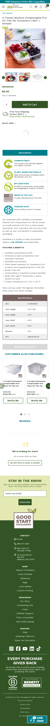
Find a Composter (25, 617)
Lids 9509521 (17, 242)
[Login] (40, 7)
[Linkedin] (31, 649)
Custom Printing (25, 590)
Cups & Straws (25, 574)
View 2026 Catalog (25, 622)
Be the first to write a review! (25, 463)
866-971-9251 (23, 544)
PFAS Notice (25, 712)
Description (25, 152)
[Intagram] (11, 649)
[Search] (31, 6)
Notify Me (13, 400)
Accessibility (25, 708)
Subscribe (25, 502)
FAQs (25, 632)
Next (45, 77)
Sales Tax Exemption (25, 640)
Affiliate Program (25, 613)
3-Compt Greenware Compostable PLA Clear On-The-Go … (36, 383)
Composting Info (25, 605)
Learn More (40, 2)
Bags (25, 582)
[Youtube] (25, 649)
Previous (3, 77)
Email (19, 539)
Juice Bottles (25, 586)
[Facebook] (18, 649)
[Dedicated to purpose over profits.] (31, 683)
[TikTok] (38, 649)
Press (25, 609)
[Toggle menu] (3, 6)
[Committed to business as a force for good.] (13, 683)
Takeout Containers (25, 570)
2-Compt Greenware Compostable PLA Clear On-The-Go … (12, 383)
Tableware (25, 578)
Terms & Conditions (24, 700)
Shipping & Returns (25, 347)
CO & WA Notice (25, 716)
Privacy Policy (25, 704)
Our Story (25, 601)
